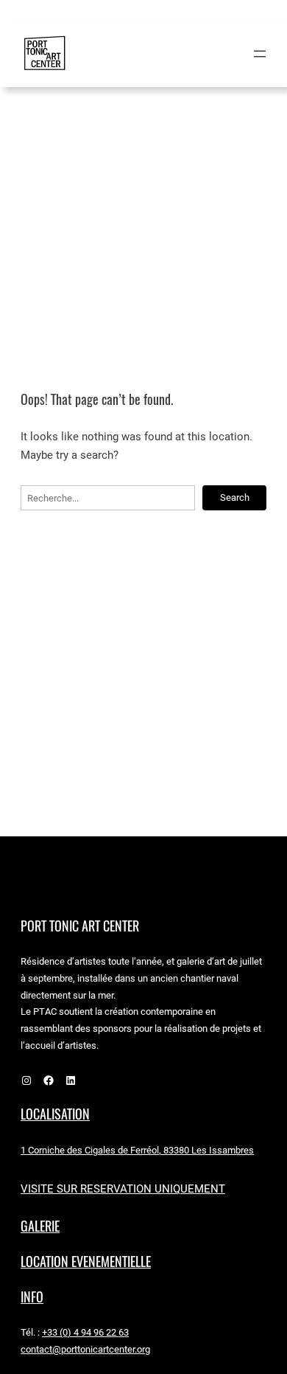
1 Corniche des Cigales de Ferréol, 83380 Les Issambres (137, 1150)
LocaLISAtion (55, 1114)
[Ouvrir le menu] (260, 54)
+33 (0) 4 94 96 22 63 (85, 1332)
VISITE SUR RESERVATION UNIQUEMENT (123, 1189)
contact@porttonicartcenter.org (85, 1349)
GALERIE (40, 1226)
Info (32, 1297)
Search (234, 497)
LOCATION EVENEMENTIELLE (86, 1261)
